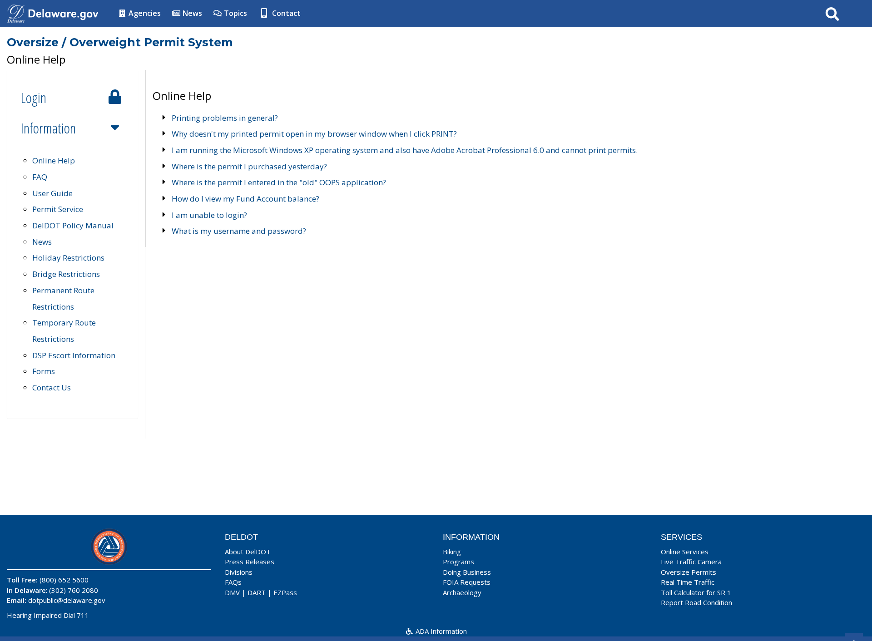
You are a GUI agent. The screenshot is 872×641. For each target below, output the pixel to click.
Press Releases (249, 561)
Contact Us (51, 387)
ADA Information (440, 631)
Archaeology (462, 592)
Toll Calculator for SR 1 (696, 592)
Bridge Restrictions (66, 274)
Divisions (239, 572)
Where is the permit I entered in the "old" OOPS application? (279, 182)
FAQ (39, 177)
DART (257, 592)
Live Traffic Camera (691, 561)
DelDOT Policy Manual (73, 225)
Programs (458, 561)
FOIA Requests (466, 582)
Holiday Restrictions (68, 257)
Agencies (144, 13)
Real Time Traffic (687, 582)
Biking (452, 551)
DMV (232, 592)
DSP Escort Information (73, 355)
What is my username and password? (239, 231)
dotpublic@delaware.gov (66, 600)
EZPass (285, 592)
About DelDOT (248, 551)
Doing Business (467, 572)
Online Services (684, 551)
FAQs (233, 582)
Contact (285, 13)
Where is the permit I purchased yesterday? (249, 166)
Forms (43, 371)
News (191, 13)
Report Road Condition (696, 602)
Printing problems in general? (225, 118)
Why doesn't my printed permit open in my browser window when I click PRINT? (314, 133)
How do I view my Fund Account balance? (245, 198)
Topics (234, 13)
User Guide (52, 193)
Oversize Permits (688, 572)
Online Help (53, 160)
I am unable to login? (209, 215)
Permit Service (57, 209)
